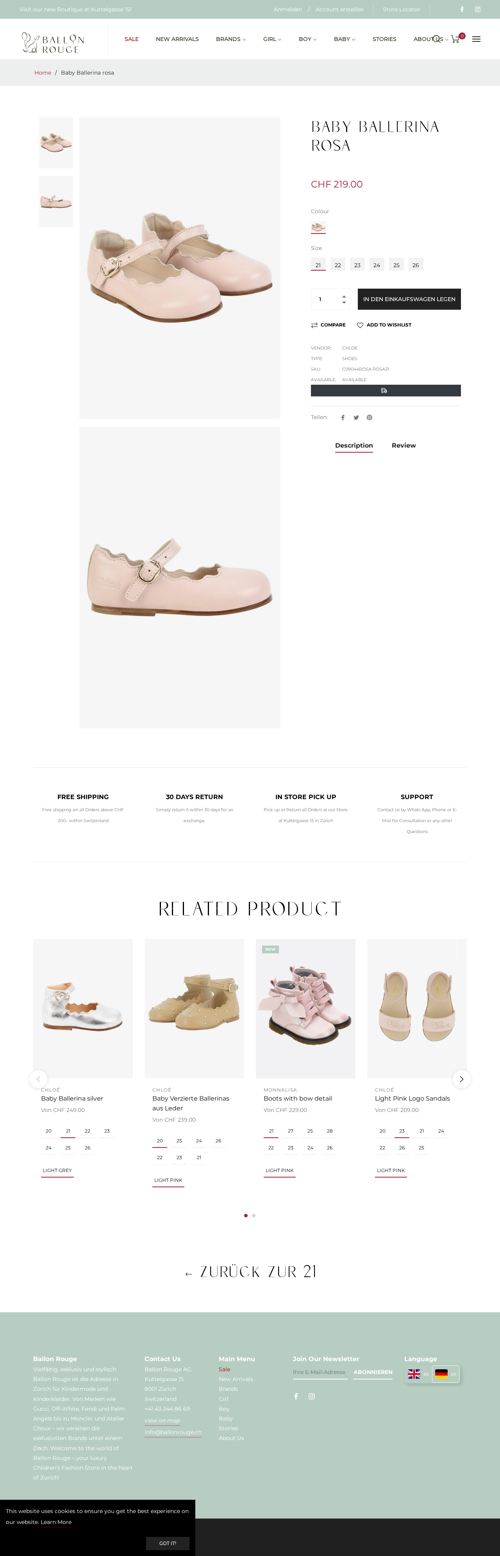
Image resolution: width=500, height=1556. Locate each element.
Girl (224, 1399)
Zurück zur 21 (254, 1271)
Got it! (167, 1543)
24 (376, 265)
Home (42, 72)
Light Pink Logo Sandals (412, 1098)
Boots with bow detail (298, 1098)
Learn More (56, 1522)
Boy (224, 1408)
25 (396, 265)
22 (338, 265)
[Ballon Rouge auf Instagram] (477, 9)
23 (357, 265)
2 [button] (253, 1215)
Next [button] (462, 1079)
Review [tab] (405, 445)
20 (49, 1131)
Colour (320, 211)
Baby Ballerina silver (72, 1098)
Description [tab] (354, 445)
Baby (226, 1418)
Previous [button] (38, 1079)
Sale (224, 1369)
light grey (57, 1170)
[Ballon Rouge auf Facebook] (462, 9)
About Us (231, 1438)
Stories (228, 1428)
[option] (83, 1074)
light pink (168, 1180)
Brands (228, 1388)
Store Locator (401, 9)
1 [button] (246, 1215)
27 (290, 1131)
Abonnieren (373, 1372)
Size (316, 248)
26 (415, 265)
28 (330, 1131)
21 (318, 265)
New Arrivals (236, 1379)
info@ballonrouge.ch (173, 1432)
